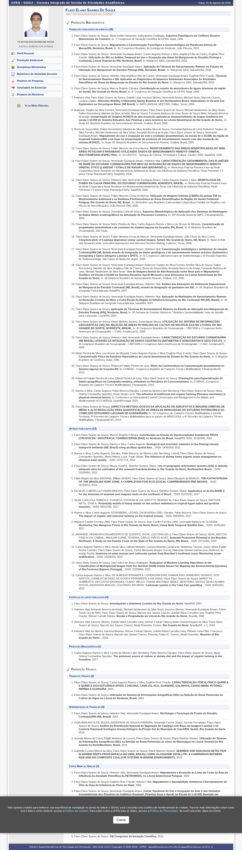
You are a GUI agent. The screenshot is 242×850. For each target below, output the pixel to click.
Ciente (121, 820)
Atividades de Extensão (31, 87)
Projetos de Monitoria (30, 94)
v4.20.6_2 (207, 847)
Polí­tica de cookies (76, 810)
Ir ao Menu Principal (37, 105)
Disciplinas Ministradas (31, 67)
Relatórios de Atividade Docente (37, 73)
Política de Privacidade (164, 810)
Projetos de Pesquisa (30, 80)
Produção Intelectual (30, 60)
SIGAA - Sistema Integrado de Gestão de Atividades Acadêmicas (74, 2)
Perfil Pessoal (25, 53)
